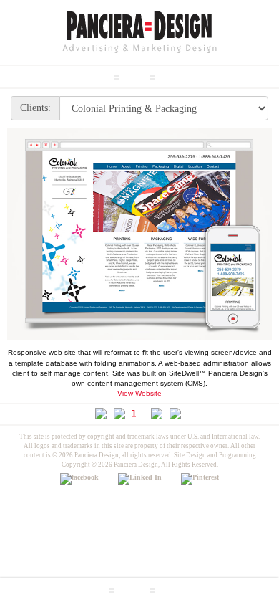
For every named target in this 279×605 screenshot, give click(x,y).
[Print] (134, 74)
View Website (139, 393)
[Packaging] (182, 74)
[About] (132, 587)
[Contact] (175, 587)
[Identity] (92, 74)
